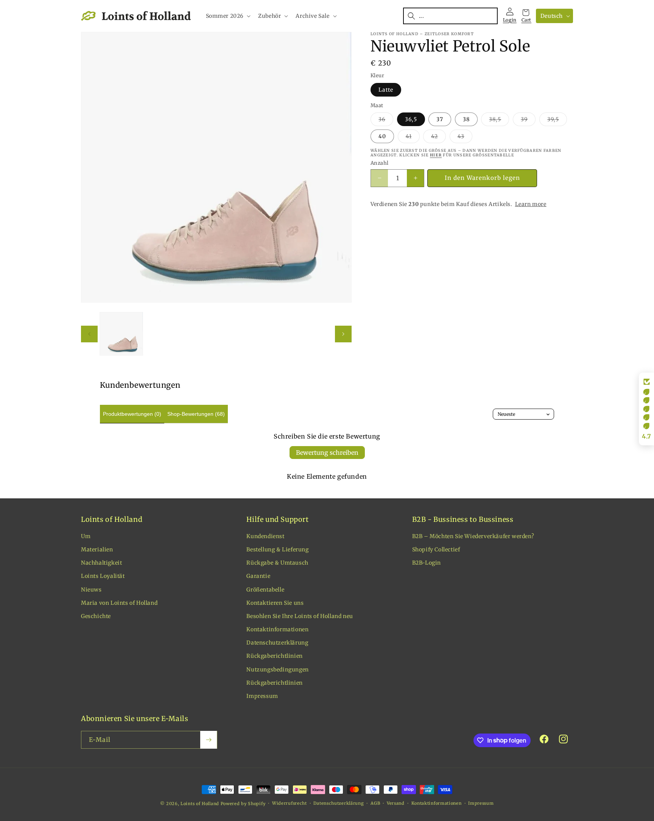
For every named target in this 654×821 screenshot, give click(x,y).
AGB (375, 803)
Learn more (531, 204)
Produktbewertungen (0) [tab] (132, 414)
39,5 (557, 121)
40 (382, 136)
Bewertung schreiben (327, 452)
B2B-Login (426, 562)
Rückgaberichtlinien (274, 655)
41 (413, 138)
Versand (396, 803)
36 (385, 121)
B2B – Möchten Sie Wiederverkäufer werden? (473, 536)
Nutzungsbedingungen (277, 669)
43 (465, 138)
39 (528, 121)
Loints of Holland (200, 803)
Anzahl (379, 163)
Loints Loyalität (103, 576)
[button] (227, 16)
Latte (385, 89)
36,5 (411, 119)
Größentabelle (265, 589)
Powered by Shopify (243, 803)
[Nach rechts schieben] (343, 334)
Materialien (97, 549)
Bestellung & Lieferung (277, 549)
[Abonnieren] (208, 740)
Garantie (258, 576)
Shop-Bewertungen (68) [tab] (196, 414)
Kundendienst (265, 536)
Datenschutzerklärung (277, 642)
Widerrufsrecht (289, 803)
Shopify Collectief (436, 549)
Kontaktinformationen (277, 629)
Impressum (262, 696)
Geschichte (96, 616)
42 (438, 138)
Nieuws (91, 589)
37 (439, 119)
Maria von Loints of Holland (119, 602)
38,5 (499, 121)
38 (466, 119)
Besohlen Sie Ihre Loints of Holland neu (299, 616)
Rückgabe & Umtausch (277, 562)
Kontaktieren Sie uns (275, 602)
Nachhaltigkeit (101, 562)
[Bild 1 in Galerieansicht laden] (121, 334)
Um (85, 536)
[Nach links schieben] (89, 334)
